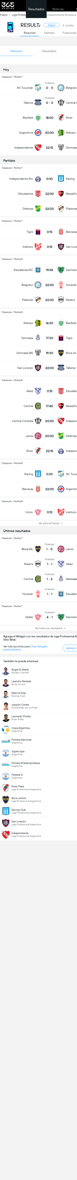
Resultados (36, 9)
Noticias (58, 9)
